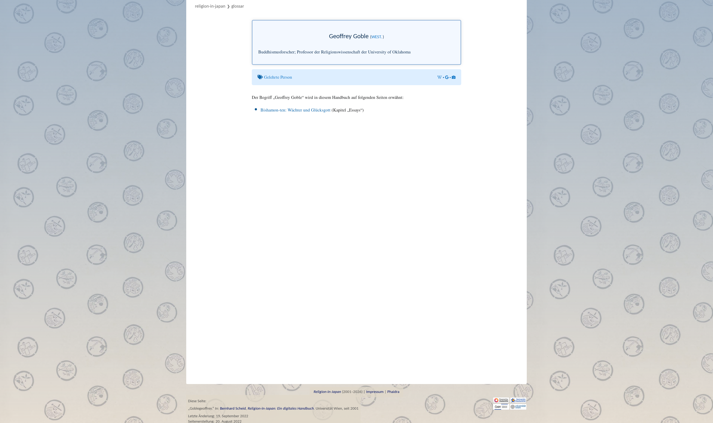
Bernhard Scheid (233, 409)
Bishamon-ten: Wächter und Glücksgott (296, 110)
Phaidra (393, 392)
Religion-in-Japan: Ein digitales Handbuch (281, 409)
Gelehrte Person (278, 77)
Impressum (375, 392)
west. (376, 37)
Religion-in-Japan (210, 6)
